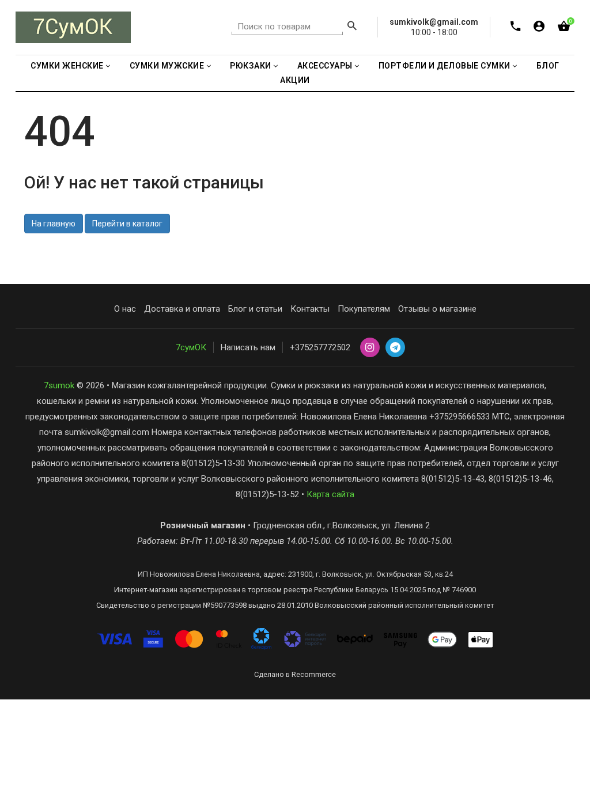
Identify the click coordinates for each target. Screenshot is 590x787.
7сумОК (191, 347)
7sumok (59, 385)
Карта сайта (330, 494)
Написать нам (248, 347)
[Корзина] (564, 28)
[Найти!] (352, 27)
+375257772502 (320, 347)
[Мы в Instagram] (370, 348)
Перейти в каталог (127, 223)
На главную (53, 223)
